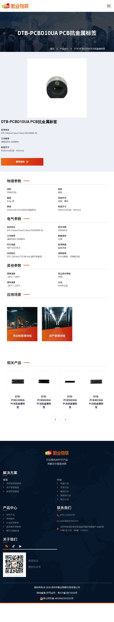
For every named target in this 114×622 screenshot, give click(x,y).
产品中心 (64, 48)
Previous (55, 419)
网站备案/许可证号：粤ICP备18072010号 (57, 592)
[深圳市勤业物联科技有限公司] (15, 6)
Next (65, 419)
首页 (52, 48)
